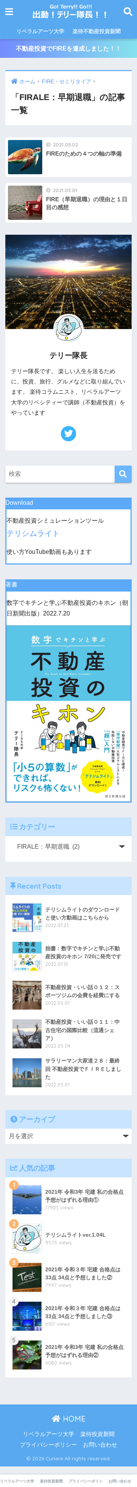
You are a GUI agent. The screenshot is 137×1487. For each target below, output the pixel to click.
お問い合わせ (100, 1445)
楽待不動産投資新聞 (97, 31)
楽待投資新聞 (97, 1434)
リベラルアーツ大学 (40, 31)
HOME (73, 1418)
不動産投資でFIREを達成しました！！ (68, 48)
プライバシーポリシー (48, 1445)
